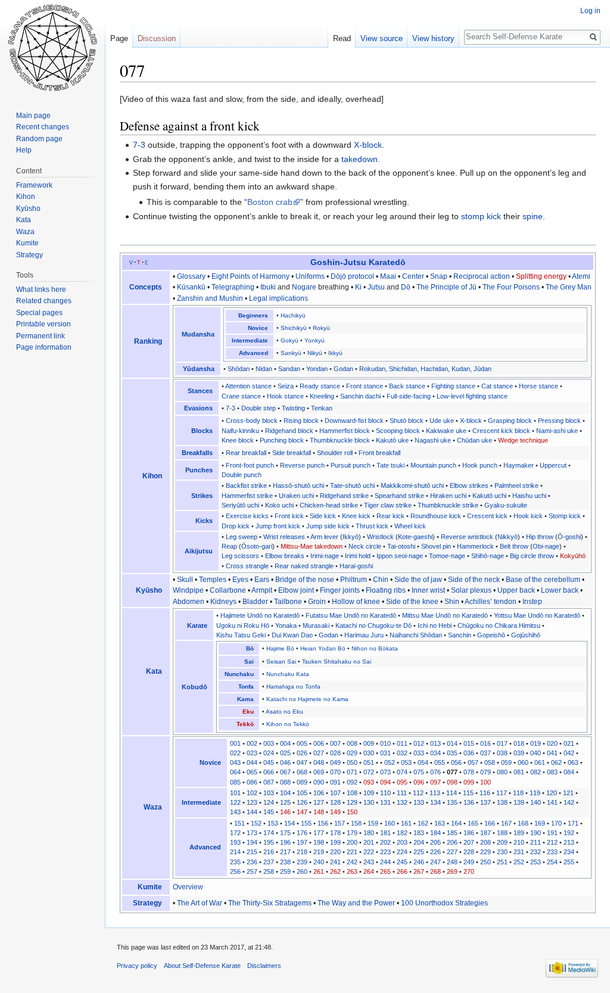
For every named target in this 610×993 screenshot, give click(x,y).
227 (452, 851)
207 (468, 842)
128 (335, 802)
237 (268, 862)
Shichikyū (294, 328)
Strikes (202, 495)
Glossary (191, 276)
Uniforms (310, 276)
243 (368, 862)
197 (302, 842)
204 (418, 842)
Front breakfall (379, 452)
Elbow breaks (284, 555)
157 (339, 823)
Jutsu (376, 287)
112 (418, 792)
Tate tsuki (390, 465)
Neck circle (364, 546)
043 (235, 762)
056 (456, 762)
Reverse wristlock (467, 536)
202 (385, 842)
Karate (197, 625)
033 (418, 753)
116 (485, 792)
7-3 (139, 145)
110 (385, 792)
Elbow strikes (469, 485)
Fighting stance (453, 386)
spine (532, 216)
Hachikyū (293, 315)
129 (352, 802)
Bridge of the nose (304, 579)
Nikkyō (507, 536)
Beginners (253, 315)
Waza (153, 807)
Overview (188, 887)
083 (552, 772)
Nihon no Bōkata (374, 648)
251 (502, 862)
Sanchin (459, 635)
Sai (249, 661)
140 (535, 802)
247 (435, 862)
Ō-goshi (569, 536)
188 (502, 832)
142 (569, 802)
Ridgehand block (289, 430)
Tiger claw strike (388, 505)
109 (368, 792)
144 (252, 811)
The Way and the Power (356, 903)
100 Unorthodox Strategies (444, 903)
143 (235, 811)
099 (468, 782)
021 (569, 743)
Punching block (282, 440)
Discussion (157, 38)
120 (551, 792)
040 (535, 753)
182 (402, 832)
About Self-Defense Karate (202, 965)
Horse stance (538, 386)
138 (502, 802)
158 (356, 823)
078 (468, 772)
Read (342, 38)
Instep (532, 601)
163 (439, 823)
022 (235, 753)
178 (335, 832)
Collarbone (228, 590)
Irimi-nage (324, 555)
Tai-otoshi (401, 546)
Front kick (289, 515)
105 (302, 792)
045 (268, 762)
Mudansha (198, 334)
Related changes (43, 301)
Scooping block (398, 430)
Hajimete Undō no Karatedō (260, 615)
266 (402, 871)
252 (518, 862)
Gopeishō (491, 635)
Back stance (407, 386)
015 (468, 743)
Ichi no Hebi (435, 625)
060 (523, 762)
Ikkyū (335, 353)
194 (252, 842)
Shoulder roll (335, 452)
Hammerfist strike (247, 495)
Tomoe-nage (447, 555)
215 (252, 851)
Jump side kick (328, 526)
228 (468, 851)
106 (318, 792)
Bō (250, 648)
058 (489, 762)
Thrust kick (372, 526)
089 (302, 782)
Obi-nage (546, 546)
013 (435, 743)
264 (368, 871)
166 (489, 823)
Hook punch (479, 465)
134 (435, 802)
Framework (34, 185)
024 (268, 753)
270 (468, 871)
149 (335, 811)
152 (256, 823)
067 (285, 772)
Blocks (202, 430)
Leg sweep (241, 536)
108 (352, 792)
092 (352, 782)
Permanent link (40, 336)
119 (535, 792)
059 (506, 762)
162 (423, 823)
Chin (380, 579)
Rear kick (390, 515)
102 (252, 792)
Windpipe (188, 590)
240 (318, 862)
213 (569, 842)
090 (318, 782)
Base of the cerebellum (543, 579)
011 (402, 743)
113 (435, 792)
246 (418, 862)
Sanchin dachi (360, 396)
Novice (258, 328)
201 (368, 842)
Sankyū (291, 353)
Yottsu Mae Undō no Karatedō (537, 615)
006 (318, 743)
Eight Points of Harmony (250, 276)
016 (485, 743)
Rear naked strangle (304, 565)
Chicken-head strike (329, 505)
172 (235, 832)
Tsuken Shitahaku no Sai (336, 661)
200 (352, 842)
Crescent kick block (501, 430)
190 (535, 832)
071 (352, 772)
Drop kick (236, 526)
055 (439, 762)
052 (389, 762)
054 (423, 762)
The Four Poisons (511, 287)
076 (435, 772)
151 (239, 823)
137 (485, 802)
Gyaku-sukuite (505, 505)
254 (552, 862)
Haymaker (518, 465)
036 (468, 753)
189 (518, 832)
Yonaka (286, 625)
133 (418, 802)
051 (368, 762)
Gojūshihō (525, 635)
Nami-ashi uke (557, 430)
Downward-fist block (354, 420)
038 (502, 753)
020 (552, 743)
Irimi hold (358, 555)
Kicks (204, 520)
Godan (343, 368)
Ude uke (442, 420)
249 (468, 862)
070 (335, 772)
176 (302, 832)
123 (252, 802)
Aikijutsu (199, 551)
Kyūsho (149, 590)
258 (268, 871)
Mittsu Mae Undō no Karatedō (445, 615)
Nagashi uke (433, 440)
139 (518, 802)
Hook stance (285, 396)
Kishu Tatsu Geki (241, 635)
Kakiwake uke (446, 430)
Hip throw (539, 536)
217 (285, 851)
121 (568, 792)
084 (569, 772)
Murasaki (316, 625)
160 (389, 823)
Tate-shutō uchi (352, 485)
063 (573, 762)
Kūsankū (191, 287)
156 (323, 823)
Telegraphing (232, 287)
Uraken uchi (296, 495)
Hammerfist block (344, 430)
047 (302, 762)
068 (302, 772)
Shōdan (239, 368)
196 (285, 842)
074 (402, 772)
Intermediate (250, 340)
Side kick (323, 515)
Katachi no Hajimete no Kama (307, 699)
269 (452, 871)
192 (569, 832)
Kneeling (322, 396)
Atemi (581, 276)
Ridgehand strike (344, 495)
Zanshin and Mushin (210, 298)
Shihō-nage (487, 555)
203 (402, 842)
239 (302, 862)
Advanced (253, 353)
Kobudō (194, 686)
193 (235, 842)
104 (285, 792)
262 (335, 871)
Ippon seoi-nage (399, 555)
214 (235, 851)
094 (385, 782)
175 (285, 832)
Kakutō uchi (489, 495)
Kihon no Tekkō (287, 724)
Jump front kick (278, 526)
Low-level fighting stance (472, 396)
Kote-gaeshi (415, 536)
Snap (438, 276)
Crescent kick (487, 515)
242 (352, 862)
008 (352, 743)
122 (235, 802)
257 (252, 871)
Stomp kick (565, 515)
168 (523, 823)
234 (569, 851)
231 (518, 851)
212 (552, 842)
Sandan (289, 368)
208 (485, 842)
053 (406, 762)
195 (268, 842)
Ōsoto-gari (256, 546)
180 (368, 832)
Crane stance (241, 396)
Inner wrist (428, 590)
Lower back (559, 590)
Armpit (261, 590)
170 (556, 823)
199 (335, 842)
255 (569, 862)
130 (368, 802)
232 (535, 851)
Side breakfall (291, 452)
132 (402, 802)
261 (318, 871)
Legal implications (278, 298)
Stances (200, 390)
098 (452, 782)
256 (235, 871)
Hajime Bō (280, 648)
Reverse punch (302, 465)
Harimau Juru (364, 635)
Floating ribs (386, 590)
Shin (451, 601)
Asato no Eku (284, 711)
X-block (368, 145)
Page (119, 38)
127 (318, 802)
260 (302, 871)
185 (452, 832)
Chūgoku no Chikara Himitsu (499, 625)
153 (272, 823)
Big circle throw (532, 555)
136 (468, 802)
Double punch (242, 474)
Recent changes (42, 127)
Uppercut (553, 465)
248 (452, 862)
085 (235, 782)
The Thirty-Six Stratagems (270, 903)
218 (302, 851)
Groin (317, 601)
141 (552, 802)
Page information (43, 347)
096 (418, 782)
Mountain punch (433, 465)
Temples (212, 579)
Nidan (264, 368)
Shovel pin (436, 546)
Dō (405, 287)
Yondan (317, 368)
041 (552, 753)
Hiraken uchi (448, 495)
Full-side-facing (409, 396)
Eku (248, 711)
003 (268, 743)
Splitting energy (541, 276)
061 (539, 762)
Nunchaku (239, 674)
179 (352, 832)
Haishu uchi (529, 495)
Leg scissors (240, 555)
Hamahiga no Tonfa (293, 686)
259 (285, 871)
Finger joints (340, 590)
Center (413, 276)
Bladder (255, 601)
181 (385, 832)
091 (335, 782)
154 (289, 823)
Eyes (240, 579)
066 (268, 772)
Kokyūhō (573, 555)
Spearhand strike (399, 495)
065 (252, 772)
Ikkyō (351, 536)
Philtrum (353, 579)
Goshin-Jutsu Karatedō (358, 262)
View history (433, 38)
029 (352, 753)
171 (573, 823)
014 (452, 743)
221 (352, 851)
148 (318, 811)
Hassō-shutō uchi (298, 485)
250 (485, 862)
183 (418, 832)
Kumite (150, 887)
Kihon (152, 476)
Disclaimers (264, 965)
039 (518, 753)
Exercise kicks (247, 515)
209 (502, 842)
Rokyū (321, 328)
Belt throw (514, 546)
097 (435, 782)
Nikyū (314, 353)
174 (268, 832)
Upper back (516, 590)
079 (485, 772)
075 (418, 772)
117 (501, 792)
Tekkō (245, 724)
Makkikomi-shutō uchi (412, 485)
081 (518, 772)
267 (418, 871)
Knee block (238, 440)
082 (535, 772)
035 (452, 753)
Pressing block (559, 420)
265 (385, 871)
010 (385, 743)
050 (352, 762)
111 (402, 792)
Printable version (43, 324)
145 (268, 811)
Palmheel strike (516, 485)
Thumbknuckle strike (448, 505)
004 (285, 743)
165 (473, 823)
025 (285, 753)
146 (285, 811)
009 (368, 743)
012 (418, 743)
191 (552, 832)
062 (556, 762)
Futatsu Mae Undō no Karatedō (351, 615)
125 (285, 802)
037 (485, 753)
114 (451, 792)
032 (402, 753)
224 (402, 851)
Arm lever (324, 536)
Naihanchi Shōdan (416, 635)
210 (518, 842)
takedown (359, 159)
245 (402, 862)
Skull (185, 579)
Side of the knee (412, 601)
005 (302, 743)
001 (235, 743)
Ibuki (268, 287)
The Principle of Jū (446, 287)
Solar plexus (471, 590)
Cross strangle (247, 565)
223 (385, 851)
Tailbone (288, 601)
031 (385, 753)
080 (502, 772)
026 (302, 753)
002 (252, 743)
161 (406, 823)
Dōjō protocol (352, 276)
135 (452, 802)
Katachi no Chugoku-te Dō (373, 625)
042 (569, 753)
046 (285, 762)
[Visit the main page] (52, 47)
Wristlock (380, 536)
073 (385, 772)
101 (235, 792)
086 (252, 782)
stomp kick (481, 216)
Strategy (147, 903)
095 (402, 782)
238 (285, 862)
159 (373, 823)
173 (252, 832)
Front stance (364, 386)
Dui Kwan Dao (292, 635)
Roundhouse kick (435, 515)
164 (456, 823)
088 (285, 782)
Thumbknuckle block (340, 440)
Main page (33, 115)
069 (318, 772)
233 (552, 851)
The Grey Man (569, 287)
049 (335, 762)
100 (485, 782)
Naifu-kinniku (240, 430)
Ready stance (320, 386)
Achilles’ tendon (490, 601)
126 (302, 802)
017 (502, 743)
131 (385, 802)
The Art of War (199, 903)
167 (506, 823)
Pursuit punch (351, 465)
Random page (39, 139)
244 (385, 862)
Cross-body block (252, 420)
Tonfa (246, 686)
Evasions (198, 408)
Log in (590, 11)
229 (485, 851)
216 (268, 851)
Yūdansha (198, 368)
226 (435, 851)
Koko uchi (279, 505)
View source (381, 38)
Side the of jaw (418, 579)
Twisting (293, 408)
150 (352, 811)
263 (352, 871)
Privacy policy (137, 965)
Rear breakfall (246, 452)
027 (318, 753)
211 (535, 842)
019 (535, 743)
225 (418, 851)
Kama (245, 699)
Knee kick (356, 515)
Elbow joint (296, 590)
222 (368, 851)
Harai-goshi (356, 565)
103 (268, 792)
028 (335, 753)
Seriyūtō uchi (240, 505)
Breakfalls (197, 452)
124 (268, 802)
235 (235, 862)
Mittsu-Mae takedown (312, 546)
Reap (229, 546)
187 (485, 832)
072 (368, 772)
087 (268, 782)
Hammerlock (475, 546)
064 (235, 772)
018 (518, 743)
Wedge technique (523, 440)
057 (473, 762)
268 (435, 871)
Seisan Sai (281, 661)
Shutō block (407, 420)
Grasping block (510, 420)
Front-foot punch (250, 465)
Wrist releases (284, 536)
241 (335, 862)
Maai (388, 276)
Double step (258, 408)
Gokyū (289, 340)
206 (452, 842)
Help (24, 150)
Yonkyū (314, 340)
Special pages (39, 313)
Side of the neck (474, 579)
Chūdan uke (474, 440)
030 (368, 753)
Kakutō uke (392, 440)
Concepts (145, 287)
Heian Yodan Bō (323, 648)
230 (502, 851)
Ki (358, 287)
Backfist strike (246, 485)
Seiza (286, 386)
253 (535, 862)
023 (252, 753)
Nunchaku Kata (287, 674)
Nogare (304, 287)
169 (539, 823)
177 (318, 832)
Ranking (148, 341)
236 (252, 862)
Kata (154, 671)
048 (318, 762)
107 (335, 792)
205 (435, 842)
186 (468, 832)
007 (335, 743)
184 (435, 832)
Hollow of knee (356, 601)
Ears (261, 579)
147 (302, 811)
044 (252, 762)
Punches (199, 470)
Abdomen (188, 601)
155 (306, 823)
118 (518, 792)
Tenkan (321, 408)
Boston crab (269, 202)
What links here (41, 289)
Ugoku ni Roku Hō (242, 625)
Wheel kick (410, 526)
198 (318, 842)
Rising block (301, 420)
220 (335, 851)
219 (318, 851)
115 (468, 792)
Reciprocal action (481, 276)
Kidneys (223, 601)
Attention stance (248, 386)
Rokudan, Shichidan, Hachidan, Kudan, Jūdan (425, 368)
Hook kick (528, 515)
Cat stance (497, 386)
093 (368, 782)
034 (435, 753)
